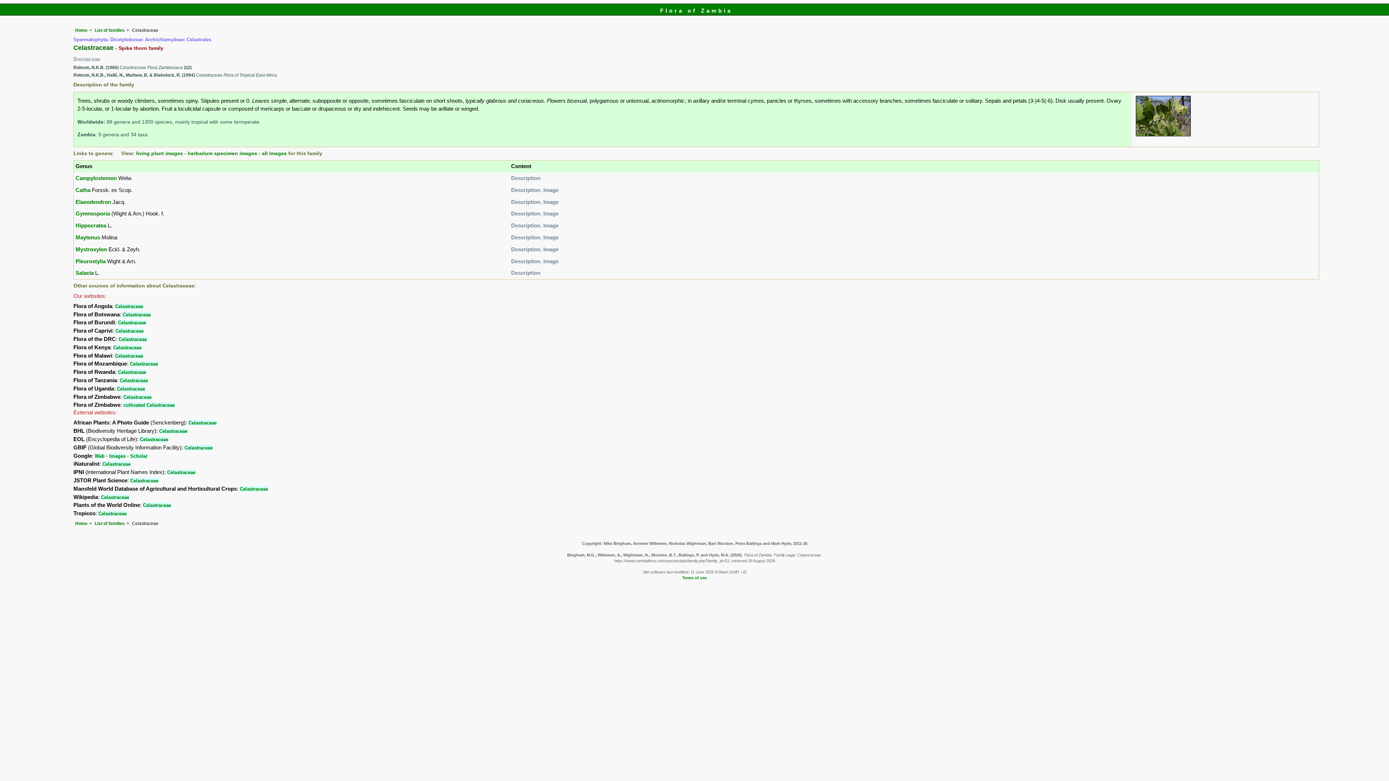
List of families (110, 30)
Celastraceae (129, 306)
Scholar (139, 456)
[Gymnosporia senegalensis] (1163, 115)
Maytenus (88, 237)
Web (100, 456)
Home (81, 30)
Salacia (85, 273)
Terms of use (694, 578)
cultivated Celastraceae (149, 405)
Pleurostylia (91, 261)
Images (117, 456)
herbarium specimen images (222, 153)
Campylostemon (96, 178)
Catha (83, 190)
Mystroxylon (91, 249)
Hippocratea (91, 225)
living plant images (159, 153)
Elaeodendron (93, 202)
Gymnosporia (93, 213)
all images (274, 153)
